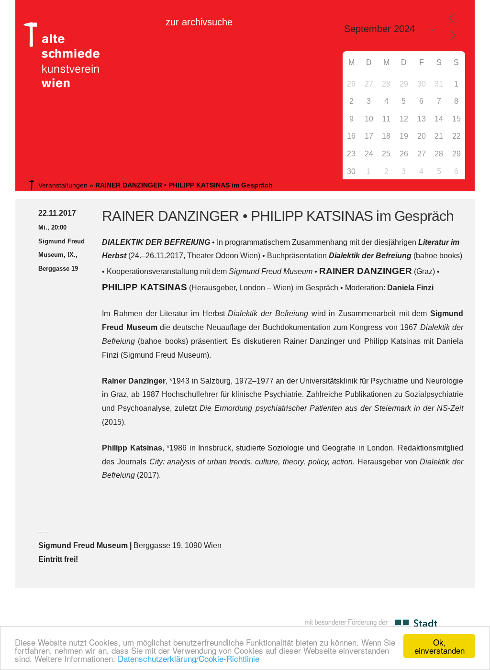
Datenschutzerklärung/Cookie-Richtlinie (188, 658)
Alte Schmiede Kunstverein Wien (58, 55)
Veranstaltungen (63, 185)
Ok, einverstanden (439, 646)
